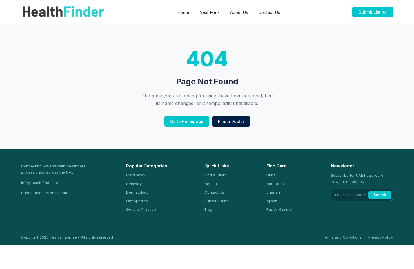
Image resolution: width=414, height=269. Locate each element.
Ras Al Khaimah (280, 209)
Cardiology (135, 175)
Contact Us (269, 12)
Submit (379, 195)
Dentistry (134, 183)
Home (183, 12)
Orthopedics (137, 201)
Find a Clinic (215, 175)
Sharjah (273, 192)
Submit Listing (373, 12)
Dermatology (137, 192)
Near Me (207, 12)
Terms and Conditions (342, 237)
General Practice (141, 209)
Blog (208, 209)
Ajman (271, 201)
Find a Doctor (231, 121)
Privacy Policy (380, 237)
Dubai (271, 175)
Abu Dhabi (275, 183)
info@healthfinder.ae (39, 182)
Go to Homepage (186, 121)
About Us (239, 12)
